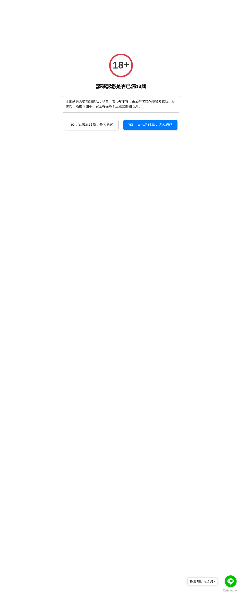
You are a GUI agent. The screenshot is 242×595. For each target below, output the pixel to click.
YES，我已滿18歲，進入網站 (150, 125)
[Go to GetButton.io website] (230, 590)
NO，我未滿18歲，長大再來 (92, 125)
